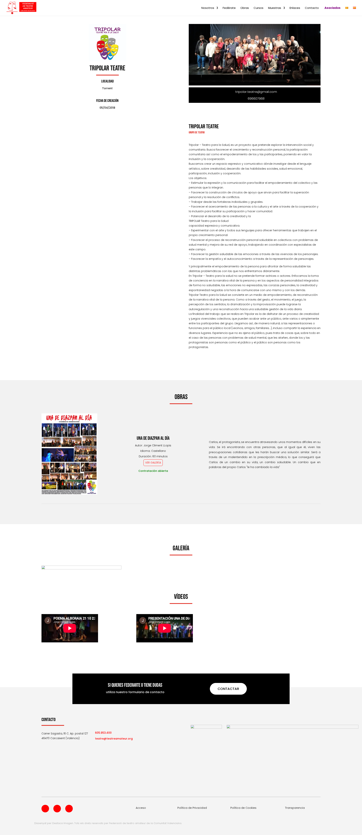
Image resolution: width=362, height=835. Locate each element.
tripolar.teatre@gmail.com (256, 91)
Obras (244, 8)
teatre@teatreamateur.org (114, 738)
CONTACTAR (228, 688)
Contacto (312, 8)
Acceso (141, 808)
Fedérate (229, 8)
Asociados (332, 8)
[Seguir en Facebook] (45, 808)
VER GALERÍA (153, 462)
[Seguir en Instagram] (69, 808)
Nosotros (207, 8)
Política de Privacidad (192, 808)
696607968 (256, 98)
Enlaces (295, 8)
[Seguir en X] (57, 808)
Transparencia (295, 808)
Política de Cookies (243, 808)
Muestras (274, 8)
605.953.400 (103, 733)
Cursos (258, 8)
